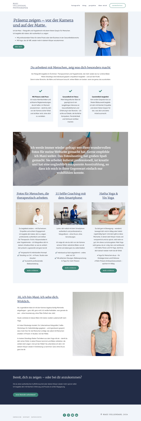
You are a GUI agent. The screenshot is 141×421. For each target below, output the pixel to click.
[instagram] (68, 415)
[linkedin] (76, 415)
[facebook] (64, 415)
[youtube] (72, 415)
